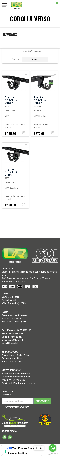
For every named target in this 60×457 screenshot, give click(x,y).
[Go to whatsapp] (52, 448)
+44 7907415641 (17, 380)
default (34, 59)
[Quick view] (26, 73)
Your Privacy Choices (25, 448)
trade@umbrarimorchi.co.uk (21, 383)
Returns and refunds (12, 361)
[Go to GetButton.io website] (53, 454)
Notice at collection (15, 453)
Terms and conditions (12, 358)
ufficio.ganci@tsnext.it (12, 340)
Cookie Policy (22, 355)
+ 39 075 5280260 (22, 330)
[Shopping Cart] (55, 5)
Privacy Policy (8, 355)
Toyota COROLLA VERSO (11, 100)
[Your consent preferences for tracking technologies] (5, 452)
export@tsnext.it (10, 343)
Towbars (9, 34)
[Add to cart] (23, 132)
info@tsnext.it (15, 337)
